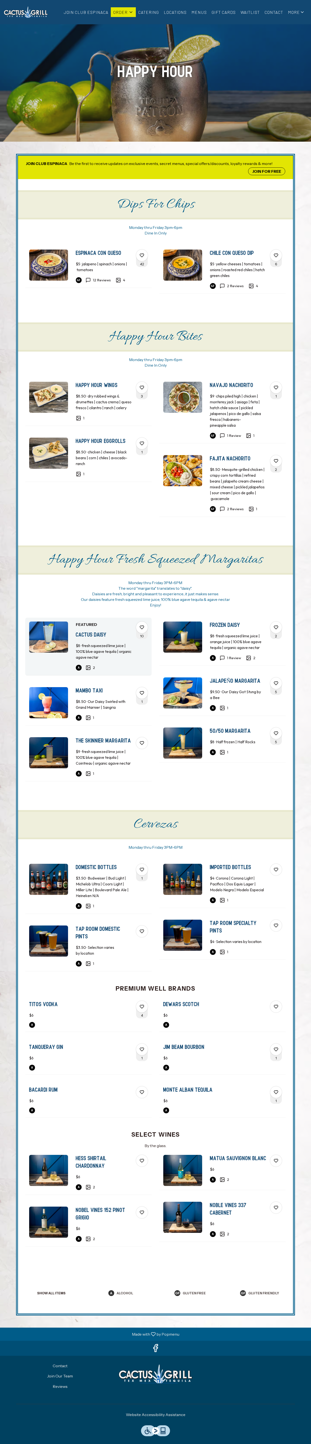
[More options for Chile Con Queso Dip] (276, 255)
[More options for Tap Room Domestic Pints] (142, 931)
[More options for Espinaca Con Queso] (142, 255)
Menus (199, 12)
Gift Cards (224, 12)
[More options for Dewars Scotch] (276, 1006)
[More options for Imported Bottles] (276, 869)
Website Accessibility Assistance (155, 1414)
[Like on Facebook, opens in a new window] (155, 1349)
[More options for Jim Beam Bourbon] (276, 1049)
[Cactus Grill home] (26, 12)
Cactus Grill (155, 1374)
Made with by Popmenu (91, 1334)
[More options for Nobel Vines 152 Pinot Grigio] (142, 1212)
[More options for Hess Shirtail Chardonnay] (142, 1161)
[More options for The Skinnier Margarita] (142, 743)
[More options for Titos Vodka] (142, 1006)
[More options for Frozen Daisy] (276, 627)
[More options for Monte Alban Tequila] (276, 1092)
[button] (123, 12)
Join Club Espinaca (86, 12)
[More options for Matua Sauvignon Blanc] (276, 1161)
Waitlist (250, 12)
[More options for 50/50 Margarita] (276, 733)
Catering (148, 12)
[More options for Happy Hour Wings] (142, 387)
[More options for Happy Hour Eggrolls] (142, 443)
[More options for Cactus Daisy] (142, 627)
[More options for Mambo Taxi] (142, 693)
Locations (175, 12)
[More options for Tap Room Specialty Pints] (276, 925)
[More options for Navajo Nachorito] (276, 387)
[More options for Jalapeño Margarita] (276, 683)
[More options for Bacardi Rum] (142, 1092)
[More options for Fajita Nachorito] (276, 461)
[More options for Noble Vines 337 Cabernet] (276, 1207)
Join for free (266, 171)
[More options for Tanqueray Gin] (142, 1049)
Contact (274, 12)
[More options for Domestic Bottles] (142, 869)
